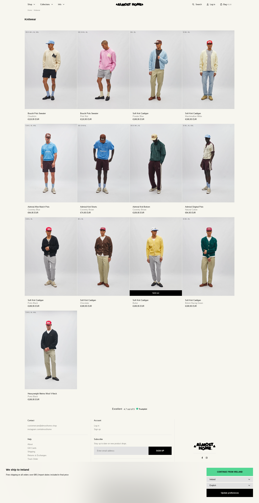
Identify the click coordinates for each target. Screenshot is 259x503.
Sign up (236, 256)
